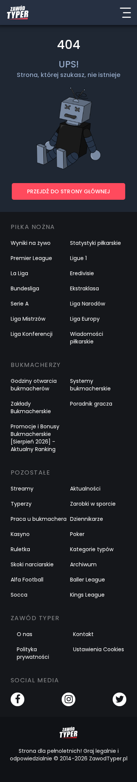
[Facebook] (17, 699)
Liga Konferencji (32, 334)
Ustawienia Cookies (98, 649)
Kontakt (83, 634)
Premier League (31, 258)
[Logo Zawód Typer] (17, 12)
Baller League (87, 579)
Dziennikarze (86, 519)
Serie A (20, 303)
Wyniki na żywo (31, 243)
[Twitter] (119, 699)
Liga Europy (85, 319)
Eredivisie (82, 273)
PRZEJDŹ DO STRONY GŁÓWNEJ (68, 191)
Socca (19, 595)
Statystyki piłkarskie (95, 243)
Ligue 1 (78, 258)
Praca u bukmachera (39, 519)
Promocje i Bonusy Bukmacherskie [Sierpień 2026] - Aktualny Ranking (35, 438)
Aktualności (85, 488)
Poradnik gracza (91, 403)
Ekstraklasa (84, 288)
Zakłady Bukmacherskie (31, 407)
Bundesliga (25, 288)
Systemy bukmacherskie (90, 384)
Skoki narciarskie (32, 564)
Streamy (22, 488)
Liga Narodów (87, 303)
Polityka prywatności (33, 653)
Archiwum (83, 564)
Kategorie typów (91, 549)
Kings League (87, 595)
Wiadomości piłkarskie (86, 337)
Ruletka (20, 549)
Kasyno (20, 534)
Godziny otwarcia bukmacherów (34, 384)
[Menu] (125, 12)
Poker (77, 534)
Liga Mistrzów (28, 319)
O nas (24, 634)
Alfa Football (27, 579)
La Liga (19, 273)
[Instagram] (68, 699)
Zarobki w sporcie (93, 504)
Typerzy (21, 504)
